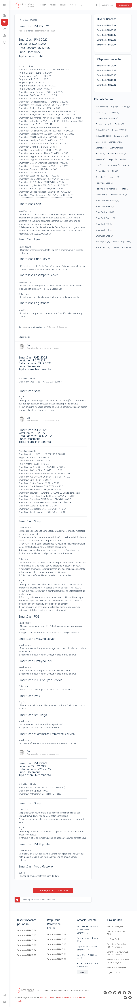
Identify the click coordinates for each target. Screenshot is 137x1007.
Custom (119, 124)
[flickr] (114, 992)
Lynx (99, 165)
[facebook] (110, 992)
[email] (105, 992)
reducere (114, 177)
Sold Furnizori (103, 247)
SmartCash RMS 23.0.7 (106, 30)
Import (113, 159)
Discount (101, 142)
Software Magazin (122, 242)
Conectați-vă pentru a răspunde (53, 890)
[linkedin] (124, 992)
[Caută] (95, 5)
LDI (122, 159)
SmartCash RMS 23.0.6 (106, 35)
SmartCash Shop (105, 236)
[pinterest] (129, 992)
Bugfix (115, 107)
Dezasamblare (121, 136)
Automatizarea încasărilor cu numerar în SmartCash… (87, 929)
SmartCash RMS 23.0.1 (56, 959)
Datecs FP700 (119, 130)
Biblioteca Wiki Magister (116, 967)
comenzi (114, 113)
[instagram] (119, 992)
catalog (125, 107)
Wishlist (126, 247)
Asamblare (102, 107)
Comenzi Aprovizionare (107, 118)
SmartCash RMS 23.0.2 (106, 80)
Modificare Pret (112, 165)
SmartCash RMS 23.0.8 (106, 25)
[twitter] (125, 997)
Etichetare (101, 148)
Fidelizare (101, 159)
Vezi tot (82, 972)
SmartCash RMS (104, 230)
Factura (100, 154)
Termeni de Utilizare (47, 997)
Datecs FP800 (103, 136)
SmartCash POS (104, 224)
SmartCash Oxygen (105, 218)
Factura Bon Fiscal (117, 154)
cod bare (101, 113)
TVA (116, 247)
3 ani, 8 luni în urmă (37, 327)
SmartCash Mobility (105, 212)
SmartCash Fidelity (105, 206)
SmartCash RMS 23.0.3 (106, 70)
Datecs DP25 (102, 130)
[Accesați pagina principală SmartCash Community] (24, 5)
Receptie (101, 177)
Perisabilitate (102, 171)
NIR (126, 165)
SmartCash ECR (119, 195)
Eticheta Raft (115, 142)
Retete (125, 189)
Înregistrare (124, 5)
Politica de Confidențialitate (68, 997)
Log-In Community (115, 972)
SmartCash (102, 195)
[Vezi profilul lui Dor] (22, 346)
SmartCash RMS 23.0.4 (106, 45)
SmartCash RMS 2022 (28, 20)
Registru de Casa (104, 183)
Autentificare (107, 5)
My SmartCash (113, 939)
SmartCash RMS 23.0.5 (106, 40)
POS (115, 171)
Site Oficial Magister (115, 926)
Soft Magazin (103, 242)
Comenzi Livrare (104, 124)
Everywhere (116, 148)
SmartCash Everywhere (107, 201)
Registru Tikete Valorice (107, 189)
